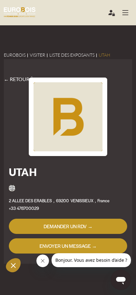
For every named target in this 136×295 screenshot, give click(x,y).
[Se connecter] (112, 14)
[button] (128, 12)
